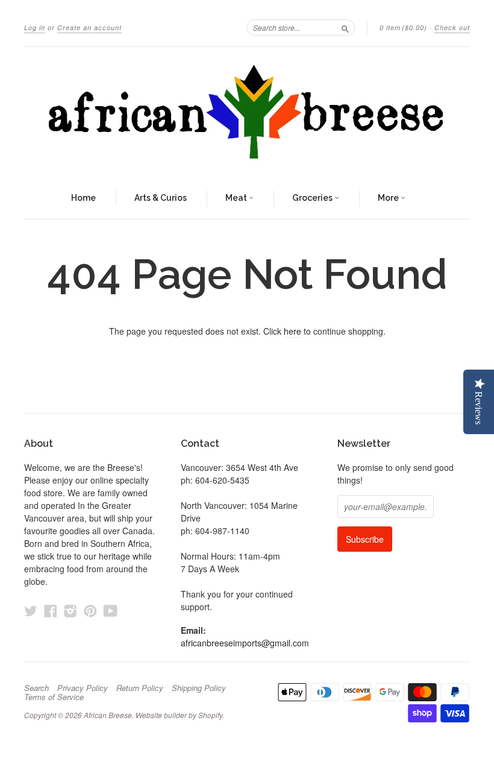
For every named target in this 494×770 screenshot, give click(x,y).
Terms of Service (54, 697)
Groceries (313, 198)
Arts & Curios (160, 198)
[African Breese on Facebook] (50, 610)
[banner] (247, 112)
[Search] (345, 27)
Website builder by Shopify (179, 715)
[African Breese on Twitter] (30, 610)
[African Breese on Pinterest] (90, 610)
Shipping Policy (199, 688)
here (292, 331)
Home (83, 198)
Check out (452, 27)
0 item (403, 27)
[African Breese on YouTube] (110, 610)
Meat (237, 198)
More (389, 198)
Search (36, 688)
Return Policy (139, 688)
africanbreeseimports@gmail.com (245, 643)
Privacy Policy (82, 688)
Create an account (89, 27)
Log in (34, 27)
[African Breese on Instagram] (70, 610)
